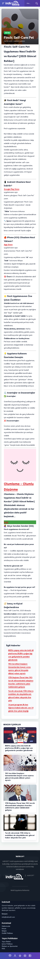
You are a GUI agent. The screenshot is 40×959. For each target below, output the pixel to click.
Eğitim (7, 33)
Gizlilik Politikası (7, 933)
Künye (4, 928)
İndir (6, 522)
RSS (3, 948)
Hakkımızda (6, 926)
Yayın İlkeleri (6, 941)
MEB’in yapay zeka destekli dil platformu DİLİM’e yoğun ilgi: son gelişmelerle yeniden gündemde (21, 655)
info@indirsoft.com (8, 917)
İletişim (4, 931)
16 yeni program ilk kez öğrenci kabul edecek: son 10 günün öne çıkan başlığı (20, 708)
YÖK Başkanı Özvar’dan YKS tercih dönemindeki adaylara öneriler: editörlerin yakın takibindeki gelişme (20, 682)
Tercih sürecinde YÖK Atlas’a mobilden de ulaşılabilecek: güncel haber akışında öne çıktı (20, 696)
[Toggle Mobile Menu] (3, 3)
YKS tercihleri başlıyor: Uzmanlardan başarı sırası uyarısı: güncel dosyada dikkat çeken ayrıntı (19, 668)
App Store (8, 244)
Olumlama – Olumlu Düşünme (19, 486)
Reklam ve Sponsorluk (10, 946)
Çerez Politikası (7, 944)
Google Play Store (11, 189)
